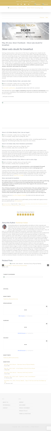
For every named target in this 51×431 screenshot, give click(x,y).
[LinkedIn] (3, 291)
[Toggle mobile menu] (48, 10)
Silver (29, 204)
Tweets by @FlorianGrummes (11, 357)
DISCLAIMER (22, 405)
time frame (8, 205)
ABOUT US (5, 402)
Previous (42, 17)
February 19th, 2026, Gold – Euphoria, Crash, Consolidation (19, 376)
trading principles (15, 205)
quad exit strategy (18, 175)
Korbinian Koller (6, 204)
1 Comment (22, 205)
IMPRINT (21, 402)
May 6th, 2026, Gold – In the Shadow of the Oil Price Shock (19, 368)
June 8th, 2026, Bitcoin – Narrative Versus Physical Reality (14, 265)
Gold (22, 204)
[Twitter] (7, 291)
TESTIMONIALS (6, 405)
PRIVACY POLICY (23, 410)
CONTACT (5, 408)
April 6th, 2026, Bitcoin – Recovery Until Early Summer (18, 372)
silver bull (33, 204)
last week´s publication (9, 88)
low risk (25, 204)
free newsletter (18, 201)
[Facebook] (5, 291)
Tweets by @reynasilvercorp (10, 299)
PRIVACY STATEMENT (24, 408)
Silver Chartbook (39, 204)
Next (47, 17)
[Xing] (37, 399)
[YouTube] (9, 291)
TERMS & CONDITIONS (25, 413)
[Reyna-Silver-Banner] (25, 102)
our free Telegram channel (19, 195)
